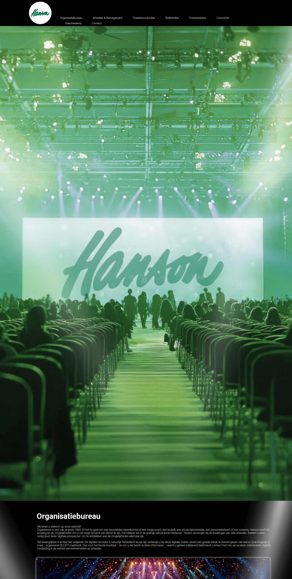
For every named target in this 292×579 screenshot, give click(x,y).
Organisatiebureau (71, 17)
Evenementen (197, 17)
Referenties (172, 17)
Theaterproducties (144, 17)
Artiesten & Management (107, 17)
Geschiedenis (73, 23)
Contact (97, 23)
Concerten (222, 17)
